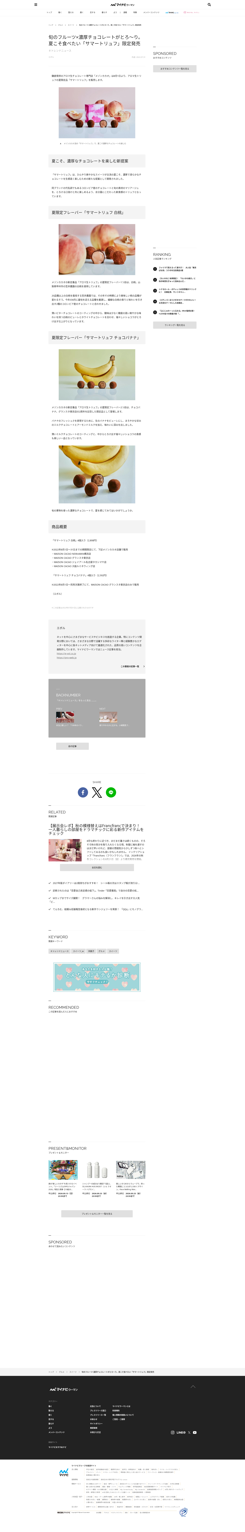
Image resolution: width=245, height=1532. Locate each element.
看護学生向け (115, 1469)
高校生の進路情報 (92, 1479)
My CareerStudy (126, 1489)
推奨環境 (93, 1428)
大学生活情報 (174, 1484)
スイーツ (71, 25)
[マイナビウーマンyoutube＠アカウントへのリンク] (195, 1432)
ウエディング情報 (124, 1487)
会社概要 (98, 1513)
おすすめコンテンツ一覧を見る (175, 68)
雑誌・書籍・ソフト (109, 1487)
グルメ (60, 25)
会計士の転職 (170, 1497)
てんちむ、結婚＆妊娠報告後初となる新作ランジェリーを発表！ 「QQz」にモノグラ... (97, 909)
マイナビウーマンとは (121, 1406)
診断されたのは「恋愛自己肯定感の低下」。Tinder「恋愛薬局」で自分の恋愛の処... (95, 890)
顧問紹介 (105, 1499)
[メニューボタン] (35, 4)
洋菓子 (91, 951)
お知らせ (93, 1419)
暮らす (104, 12)
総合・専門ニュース (111, 1484)
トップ (49, 12)
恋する (92, 12)
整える (71, 12)
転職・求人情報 (143, 1469)
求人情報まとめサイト (94, 1484)
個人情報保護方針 (145, 1513)
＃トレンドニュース (59, 50)
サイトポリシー (96, 1423)
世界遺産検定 (137, 1487)
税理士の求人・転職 (93, 1499)
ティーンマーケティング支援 (158, 1484)
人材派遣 (89, 1497)
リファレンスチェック (172, 1507)
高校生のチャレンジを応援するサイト (133, 1484)
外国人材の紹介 (117, 1502)
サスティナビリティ (116, 1513)
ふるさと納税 (113, 1489)
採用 (126, 1513)
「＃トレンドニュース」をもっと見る (73, 700)
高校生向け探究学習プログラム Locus (114, 1479)
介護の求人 (90, 1502)
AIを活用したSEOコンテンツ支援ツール (116, 1492)
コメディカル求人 (140, 1499)
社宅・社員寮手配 (156, 1507)
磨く (82, 12)
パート (98, 1472)
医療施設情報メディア (154, 1489)
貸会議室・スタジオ (141, 1507)
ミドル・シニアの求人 (110, 1472)
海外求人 (154, 1469)
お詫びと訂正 (95, 1432)
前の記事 (72, 746)
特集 (135, 12)
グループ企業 (133, 1513)
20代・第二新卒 (119, 1497)
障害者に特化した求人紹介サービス (133, 1472)
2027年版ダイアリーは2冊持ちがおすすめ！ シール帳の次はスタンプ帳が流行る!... (96, 883)
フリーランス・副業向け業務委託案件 (161, 1472)
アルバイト (90, 1472)
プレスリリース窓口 (98, 1410)
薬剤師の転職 (115, 1499)
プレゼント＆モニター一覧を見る (97, 1213)
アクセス (106, 1513)
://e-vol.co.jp (66, 653)
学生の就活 (90, 1469)
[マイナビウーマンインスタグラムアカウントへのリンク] (172, 1432)
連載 (125, 12)
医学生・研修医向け (129, 1469)
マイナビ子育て (165, 1487)
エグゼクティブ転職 (157, 1497)
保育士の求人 (167, 1499)
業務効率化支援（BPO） (106, 1507)
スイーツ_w (78, 951)
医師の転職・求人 (154, 1499)
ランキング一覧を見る (175, 325)
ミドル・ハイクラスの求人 (169, 1469)
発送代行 (120, 1507)
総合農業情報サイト (151, 1487)
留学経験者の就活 (102, 1469)
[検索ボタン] (209, 4)
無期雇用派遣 (178, 1499)
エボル (51, 57)
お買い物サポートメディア (174, 1489)
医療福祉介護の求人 (93, 1475)
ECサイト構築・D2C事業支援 (96, 1489)
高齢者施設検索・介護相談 (141, 1492)
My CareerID (140, 1489)
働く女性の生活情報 (93, 1487)
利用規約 (116, 1410)
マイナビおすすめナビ (57, 1447)
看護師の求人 (126, 1499)
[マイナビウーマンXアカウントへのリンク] (189, 1432)
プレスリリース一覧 (98, 1415)
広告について (95, 1406)
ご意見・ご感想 (118, 1419)
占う (115, 12)
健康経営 (129, 1507)
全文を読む (97, 867)
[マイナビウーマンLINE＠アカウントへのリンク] (181, 1432)
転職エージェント (142, 1497)
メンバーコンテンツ (151, 12)
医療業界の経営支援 (103, 1502)
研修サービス (90, 1507)
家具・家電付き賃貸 (93, 1492)
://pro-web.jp (67, 657)
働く (60, 12)
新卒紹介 (130, 1497)
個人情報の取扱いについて (123, 1415)
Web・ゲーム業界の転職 (103, 1497)
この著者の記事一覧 (131, 666)
